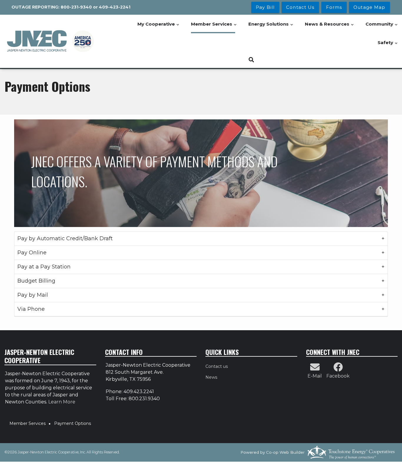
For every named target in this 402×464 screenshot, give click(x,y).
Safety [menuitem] (388, 46)
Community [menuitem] (382, 27)
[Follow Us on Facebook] (338, 369)
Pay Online (31, 252)
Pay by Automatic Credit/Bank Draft (65, 238)
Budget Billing (36, 281)
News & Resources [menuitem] (329, 27)
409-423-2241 (114, 7)
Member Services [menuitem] (214, 27)
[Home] (50, 41)
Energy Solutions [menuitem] (271, 27)
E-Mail (315, 376)
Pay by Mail (32, 295)
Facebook (338, 376)
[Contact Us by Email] (315, 369)
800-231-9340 (76, 7)
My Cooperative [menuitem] (158, 27)
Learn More (61, 402)
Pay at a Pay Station (44, 266)
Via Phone (31, 309)
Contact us (216, 366)
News (211, 377)
